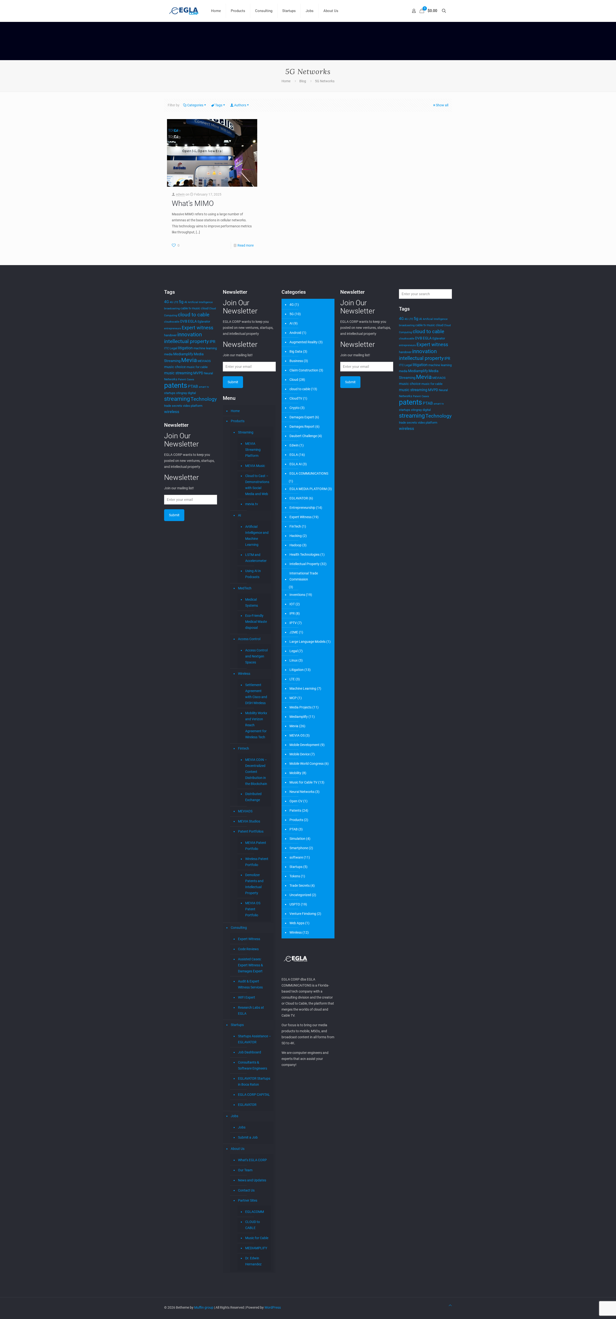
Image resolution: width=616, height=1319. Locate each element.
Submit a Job (248, 1137)
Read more (245, 245)
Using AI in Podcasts (253, 574)
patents (175, 385)
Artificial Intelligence (200, 302)
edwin (180, 194)
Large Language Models (307, 642)
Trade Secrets (299, 885)
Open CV (295, 801)
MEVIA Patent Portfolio (255, 846)
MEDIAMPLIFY (256, 1248)
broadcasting (172, 308)
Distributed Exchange (253, 797)
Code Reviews (248, 949)
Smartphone (298, 848)
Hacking (295, 536)
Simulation (297, 839)
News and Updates (252, 1180)
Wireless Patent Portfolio (256, 862)
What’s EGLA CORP (252, 1160)
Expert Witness (249, 939)
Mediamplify (183, 354)
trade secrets (173, 406)
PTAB (193, 386)
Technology (204, 399)
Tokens (294, 876)
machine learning (205, 348)
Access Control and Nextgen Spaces (256, 656)
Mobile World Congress (306, 763)
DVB (183, 321)
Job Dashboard (249, 1052)
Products (237, 421)
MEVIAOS (204, 361)
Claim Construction (303, 370)
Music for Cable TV (303, 782)
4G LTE (174, 302)
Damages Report (301, 426)
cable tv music (190, 308)
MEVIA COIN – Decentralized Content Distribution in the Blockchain (256, 772)
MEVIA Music (255, 466)
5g (181, 301)
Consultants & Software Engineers (252, 1065)
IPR (212, 341)
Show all (442, 105)
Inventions (297, 595)
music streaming (178, 373)
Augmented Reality (303, 342)
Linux (293, 660)
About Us (237, 1149)
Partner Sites (247, 1200)
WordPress (272, 1307)
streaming (177, 398)
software (296, 857)
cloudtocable (172, 321)
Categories (195, 105)
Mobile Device (299, 754)
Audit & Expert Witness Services (250, 984)
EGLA (192, 321)
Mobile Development (304, 745)
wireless (171, 411)
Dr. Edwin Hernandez (253, 1261)
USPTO (294, 904)
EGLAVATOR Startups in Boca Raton (254, 1081)
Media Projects (300, 707)
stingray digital (186, 393)
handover (170, 335)
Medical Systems (251, 602)
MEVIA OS (297, 735)
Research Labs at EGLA (251, 1010)
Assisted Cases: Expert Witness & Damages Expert (250, 965)
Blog (302, 81)
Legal (173, 348)
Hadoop (295, 545)
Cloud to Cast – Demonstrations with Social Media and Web (257, 485)
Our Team (245, 1170)
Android (295, 333)
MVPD (198, 373)
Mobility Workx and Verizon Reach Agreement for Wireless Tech (256, 725)
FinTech (295, 526)
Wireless (244, 673)
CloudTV (295, 398)
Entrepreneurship (302, 508)
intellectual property (186, 341)
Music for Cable (256, 1238)
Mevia (189, 360)
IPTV (293, 623)
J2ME (293, 632)
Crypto (294, 408)
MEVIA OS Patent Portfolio (252, 909)
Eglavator (204, 321)
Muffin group (203, 1307)
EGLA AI (295, 464)
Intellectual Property (304, 564)
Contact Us (246, 1190)
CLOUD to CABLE (252, 1225)
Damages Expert (301, 417)
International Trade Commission (303, 576)
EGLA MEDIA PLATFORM (308, 489)
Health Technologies (304, 554)
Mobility (295, 773)
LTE (292, 679)
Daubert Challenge (303, 436)
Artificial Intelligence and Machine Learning (257, 536)
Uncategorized (300, 895)
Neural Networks (301, 792)
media (168, 354)
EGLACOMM (254, 1212)
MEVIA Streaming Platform (253, 450)
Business (296, 361)
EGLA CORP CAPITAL (254, 1094)
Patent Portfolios (250, 831)
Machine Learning (302, 688)
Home (286, 81)
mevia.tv (251, 504)
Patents (295, 810)
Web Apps (296, 923)
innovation (189, 334)
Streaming (245, 432)
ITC (166, 348)
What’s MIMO (193, 203)
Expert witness (197, 328)
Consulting (239, 928)
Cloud (293, 380)
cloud (204, 308)
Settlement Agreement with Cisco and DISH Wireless (256, 694)
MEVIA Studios (249, 821)
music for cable (197, 367)
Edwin (294, 445)
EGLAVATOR (247, 1105)
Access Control (249, 639)
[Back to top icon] (450, 1305)
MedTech (244, 588)
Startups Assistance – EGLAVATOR (254, 1039)
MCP (293, 698)
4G (166, 301)
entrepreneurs (172, 328)
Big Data (295, 351)
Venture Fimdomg (302, 914)
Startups (237, 1025)
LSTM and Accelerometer (256, 558)
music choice (175, 367)
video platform (192, 406)
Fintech (243, 748)
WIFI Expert (246, 997)
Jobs (234, 1116)
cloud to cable (193, 315)
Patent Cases (186, 379)
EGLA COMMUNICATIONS (308, 473)
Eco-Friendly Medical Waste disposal (256, 622)
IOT (292, 604)
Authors (240, 105)
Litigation (296, 670)
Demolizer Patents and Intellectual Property (254, 884)
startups (169, 393)
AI (185, 302)
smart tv (204, 387)
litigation (185, 348)
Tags (218, 105)
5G (291, 314)
